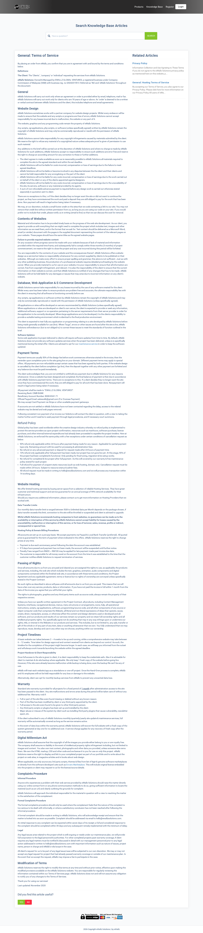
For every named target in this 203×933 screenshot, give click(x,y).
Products (138, 6)
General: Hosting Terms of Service (150, 82)
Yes (21, 902)
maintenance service (88, 344)
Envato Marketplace (75, 764)
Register (170, 6)
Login (181, 6)
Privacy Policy (139, 63)
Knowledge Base (154, 6)
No (28, 902)
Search (151, 36)
